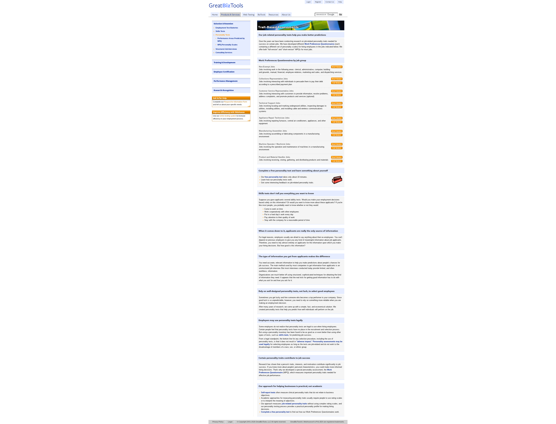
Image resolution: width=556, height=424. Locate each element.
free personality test (273, 177)
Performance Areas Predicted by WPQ (231, 40)
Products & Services (230, 14)
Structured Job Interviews (226, 49)
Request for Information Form (235, 102)
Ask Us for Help (220, 98)
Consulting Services (224, 52)
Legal (230, 422)
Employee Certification (224, 71)
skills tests (283, 335)
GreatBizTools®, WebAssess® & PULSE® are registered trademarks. (317, 422)
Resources (273, 14)
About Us (286, 14)
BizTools (261, 14)
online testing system (228, 116)
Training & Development (224, 62)
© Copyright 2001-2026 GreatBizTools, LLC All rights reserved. (261, 422)
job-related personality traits (294, 404)
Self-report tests (268, 392)
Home (215, 14)
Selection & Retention (223, 23)
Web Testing (248, 14)
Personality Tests (223, 35)
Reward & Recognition (224, 90)
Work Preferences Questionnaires (319, 44)
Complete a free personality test (275, 412)
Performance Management (225, 81)
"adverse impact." (304, 341)
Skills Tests (220, 31)
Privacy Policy (217, 422)
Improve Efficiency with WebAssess (229, 112)
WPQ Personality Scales (227, 45)
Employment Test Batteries (227, 28)
